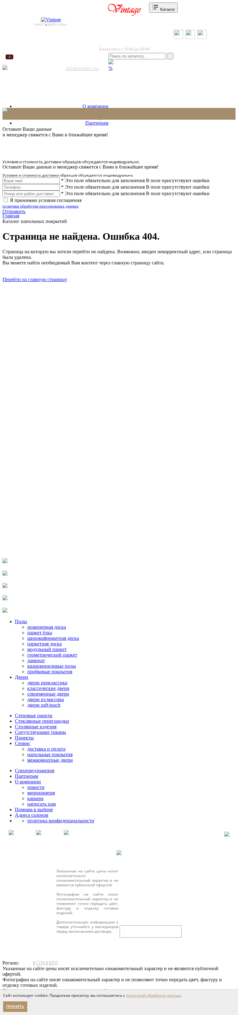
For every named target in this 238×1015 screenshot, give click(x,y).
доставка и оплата (46, 749)
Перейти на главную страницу (34, 279)
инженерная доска (46, 627)
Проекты (24, 737)
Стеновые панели (33, 715)
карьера (35, 798)
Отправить (13, 211)
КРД (53, 963)
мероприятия (41, 792)
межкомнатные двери (50, 760)
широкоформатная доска (53, 638)
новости (36, 787)
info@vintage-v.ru (82, 68)
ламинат (36, 660)
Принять (15, 1006)
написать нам (41, 804)
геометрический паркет (52, 654)
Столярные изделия (35, 726)
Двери (21, 677)
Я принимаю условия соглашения (42, 203)
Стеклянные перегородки (42, 721)
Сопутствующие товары (40, 732)
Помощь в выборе (34, 809)
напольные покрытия (50, 754)
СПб (40, 963)
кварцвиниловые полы (51, 666)
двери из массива (45, 699)
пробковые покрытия (49, 671)
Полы (21, 621)
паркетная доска (44, 643)
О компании (95, 106)
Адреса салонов (29, 68)
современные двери (48, 693)
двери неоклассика (47, 682)
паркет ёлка (39, 632)
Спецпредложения (34, 770)
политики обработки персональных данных (40, 206)
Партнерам (26, 776)
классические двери (48, 688)
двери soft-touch (43, 705)
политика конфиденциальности (60, 820)
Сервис (22, 743)
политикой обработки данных (153, 995)
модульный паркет (47, 649)
